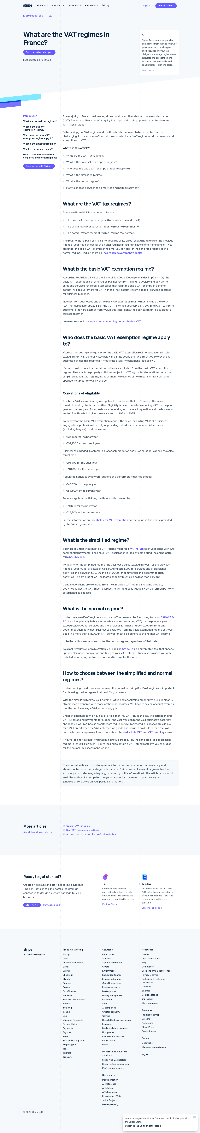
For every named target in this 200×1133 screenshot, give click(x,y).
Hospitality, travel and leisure (116, 1019)
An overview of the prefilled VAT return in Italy (91, 834)
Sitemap (146, 990)
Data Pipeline (69, 991)
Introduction (30, 115)
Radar (66, 1036)
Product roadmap (151, 1014)
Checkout (68, 974)
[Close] (194, 1117)
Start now (31, 904)
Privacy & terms (150, 974)
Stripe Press (148, 1026)
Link (65, 1015)
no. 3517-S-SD (78, 557)
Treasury (67, 1056)
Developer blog (110, 1104)
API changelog (109, 1092)
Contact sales (165, 5)
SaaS (104, 1003)
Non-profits (108, 1032)
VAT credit (154, 732)
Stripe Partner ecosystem (115, 1063)
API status (107, 1087)
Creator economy (111, 1011)
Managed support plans (154, 1046)
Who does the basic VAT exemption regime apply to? (38, 137)
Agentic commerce (112, 962)
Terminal (67, 1052)
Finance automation (112, 978)
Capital (66, 970)
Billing (66, 966)
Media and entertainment (115, 1028)
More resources (33, 15)
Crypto (66, 987)
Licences (146, 986)
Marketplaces (109, 991)
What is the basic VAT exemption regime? (35, 128)
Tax (49, 15)
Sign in (146, 5)
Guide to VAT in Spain (78, 825)
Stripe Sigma (69, 1044)
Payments (68, 1028)
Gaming (106, 1015)
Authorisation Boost (73, 962)
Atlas (65, 958)
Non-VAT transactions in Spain (82, 829)
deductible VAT (132, 732)
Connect (67, 983)
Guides (145, 954)
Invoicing (67, 1007)
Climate (67, 978)
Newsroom (147, 1022)
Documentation (110, 1079)
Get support (148, 1042)
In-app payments (111, 987)
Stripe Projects (110, 1100)
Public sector (109, 1040)
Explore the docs (151, 907)
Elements (67, 995)
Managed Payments (73, 1019)
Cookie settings (150, 994)
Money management (112, 995)
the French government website (122, 252)
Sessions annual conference (156, 970)
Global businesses (111, 983)
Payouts (67, 1032)
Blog (144, 962)
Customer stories (151, 958)
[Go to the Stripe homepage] (27, 950)
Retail (105, 1044)
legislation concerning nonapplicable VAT (115, 321)
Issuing (66, 1011)
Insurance (107, 1024)
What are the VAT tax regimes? (40, 121)
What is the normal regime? (38, 149)
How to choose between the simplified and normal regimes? (40, 156)
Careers (146, 1018)
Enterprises (108, 954)
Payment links (70, 1024)
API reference (109, 1083)
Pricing (105, 5)
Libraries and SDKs (111, 1096)
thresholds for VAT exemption (109, 520)
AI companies (109, 1007)
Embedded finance (112, 974)
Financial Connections (74, 999)
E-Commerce (109, 970)
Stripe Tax (128, 649)
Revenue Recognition (73, 1040)
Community (148, 966)
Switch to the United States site (142, 1125)
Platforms (107, 999)
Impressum (147, 998)
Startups (106, 958)
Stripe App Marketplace (114, 1059)
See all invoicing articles (36, 832)
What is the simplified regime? (39, 143)
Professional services (113, 1036)
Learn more (148, 70)
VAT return (137, 548)
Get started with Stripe (38, 52)
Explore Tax (108, 904)
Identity (67, 1003)
